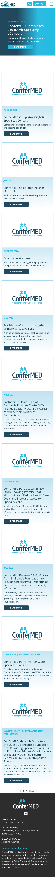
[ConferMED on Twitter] (23, 63)
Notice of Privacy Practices (14, 848)
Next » (32, 791)
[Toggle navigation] (51, 3)
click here (15, 867)
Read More (20, 47)
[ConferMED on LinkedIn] (32, 63)
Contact (39, 3)
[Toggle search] (29, 4)
